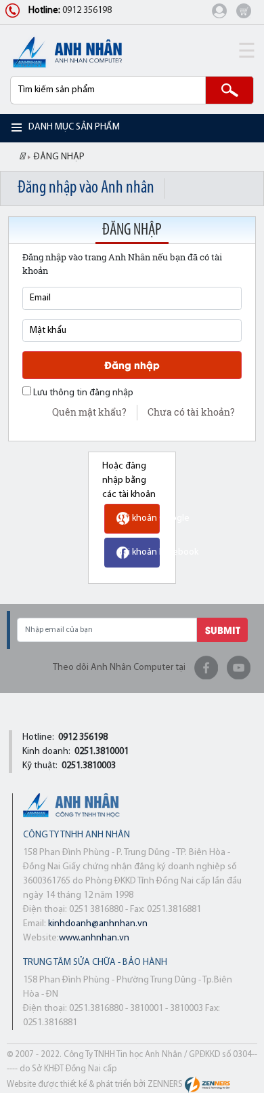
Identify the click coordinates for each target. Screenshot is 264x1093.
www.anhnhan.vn (94, 938)
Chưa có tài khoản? (191, 411)
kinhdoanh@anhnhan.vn (98, 924)
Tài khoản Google (154, 518)
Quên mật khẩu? (89, 411)
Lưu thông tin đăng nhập (82, 393)
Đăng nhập (132, 364)
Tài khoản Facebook (158, 552)
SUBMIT (222, 629)
